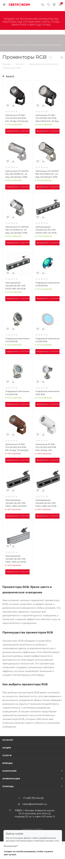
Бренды (7, 763)
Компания (9, 771)
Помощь (8, 786)
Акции (6, 747)
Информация (11, 778)
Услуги (7, 755)
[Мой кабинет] (54, 4)
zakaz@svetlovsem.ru (35, 804)
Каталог (7, 740)
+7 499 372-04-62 (33, 798)
